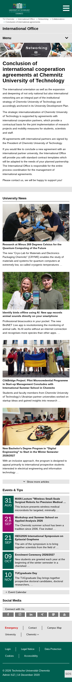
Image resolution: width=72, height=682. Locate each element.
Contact (32, 628)
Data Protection (53, 649)
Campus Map (54, 628)
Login (8, 649)
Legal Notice (27, 649)
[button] (62, 8)
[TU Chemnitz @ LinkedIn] (31, 614)
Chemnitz (31, 634)
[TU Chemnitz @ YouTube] (64, 614)
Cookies (9, 656)
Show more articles (38, 481)
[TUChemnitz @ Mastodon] (53, 614)
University (10, 634)
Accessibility (31, 656)
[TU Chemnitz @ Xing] (42, 614)
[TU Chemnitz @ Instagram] (20, 614)
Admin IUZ (9, 674)
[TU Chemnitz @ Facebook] (8, 614)
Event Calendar (17, 592)
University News (14, 198)
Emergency (11, 628)
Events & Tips (13, 490)
